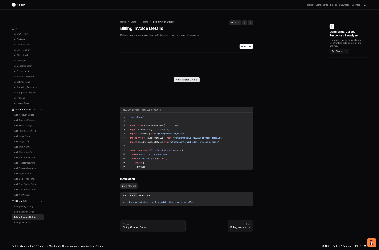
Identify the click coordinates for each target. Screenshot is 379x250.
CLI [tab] (123, 186)
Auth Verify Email (22, 195)
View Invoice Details (186, 79)
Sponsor (356, 5)
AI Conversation (22, 44)
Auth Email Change (23, 125)
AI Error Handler (22, 50)
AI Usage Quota (21, 103)
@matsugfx (55, 246)
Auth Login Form (22, 136)
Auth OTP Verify (22, 147)
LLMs (364, 246)
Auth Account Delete (24, 115)
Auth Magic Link (21, 141)
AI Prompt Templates (24, 76)
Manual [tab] (132, 186)
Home (310, 5)
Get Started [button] (337, 51)
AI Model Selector (23, 66)
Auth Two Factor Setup (25, 184)
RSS (357, 246)
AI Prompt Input (21, 71)
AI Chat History (21, 34)
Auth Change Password (25, 120)
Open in (244, 46)
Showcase (344, 5)
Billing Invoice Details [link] (163, 21)
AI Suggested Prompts (25, 92)
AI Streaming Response (25, 87)
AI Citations (19, 39)
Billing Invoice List (22, 222)
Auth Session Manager (25, 168)
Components (321, 5)
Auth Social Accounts (24, 179)
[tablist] (129, 186)
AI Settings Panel (22, 82)
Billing (145, 21)
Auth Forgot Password (25, 131)
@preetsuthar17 (28, 246)
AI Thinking (19, 98)
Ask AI (234, 22)
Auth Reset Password (24, 163)
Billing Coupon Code (24, 211)
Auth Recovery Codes (25, 157)
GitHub (99, 246)
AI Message (20, 60)
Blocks (333, 5)
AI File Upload (21, 55)
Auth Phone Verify (23, 152)
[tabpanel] (186, 199)
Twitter (336, 246)
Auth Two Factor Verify (25, 189)
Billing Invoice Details (25, 217)
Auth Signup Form (22, 173)
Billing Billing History (23, 206)
